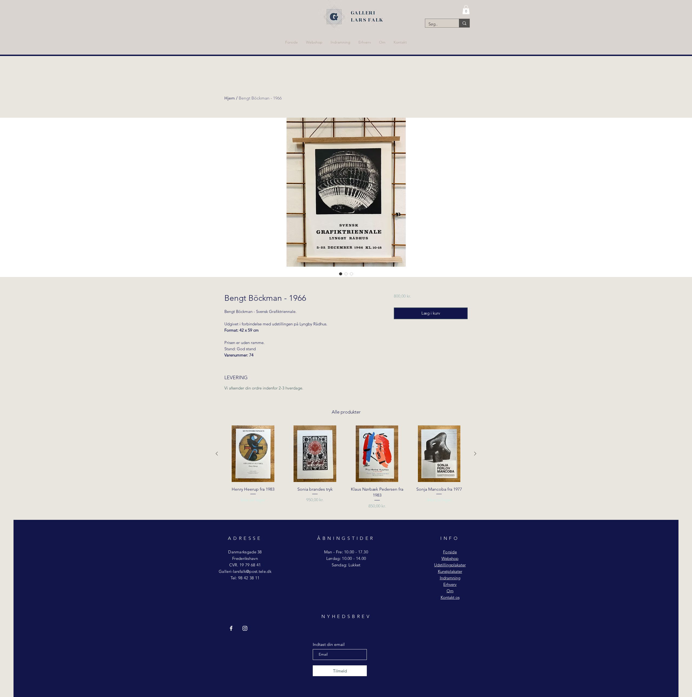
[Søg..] (464, 23)
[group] (346, 470)
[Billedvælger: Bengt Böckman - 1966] (340, 273)
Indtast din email (329, 644)
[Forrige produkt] (217, 453)
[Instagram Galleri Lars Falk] (245, 628)
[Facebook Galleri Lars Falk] (231, 628)
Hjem (229, 98)
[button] (466, 9)
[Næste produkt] (475, 453)
